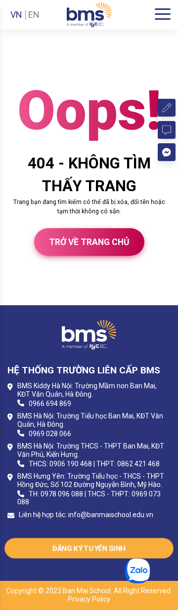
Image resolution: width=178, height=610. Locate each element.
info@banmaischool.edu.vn (110, 515)
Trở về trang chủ (89, 242)
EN (34, 14)
